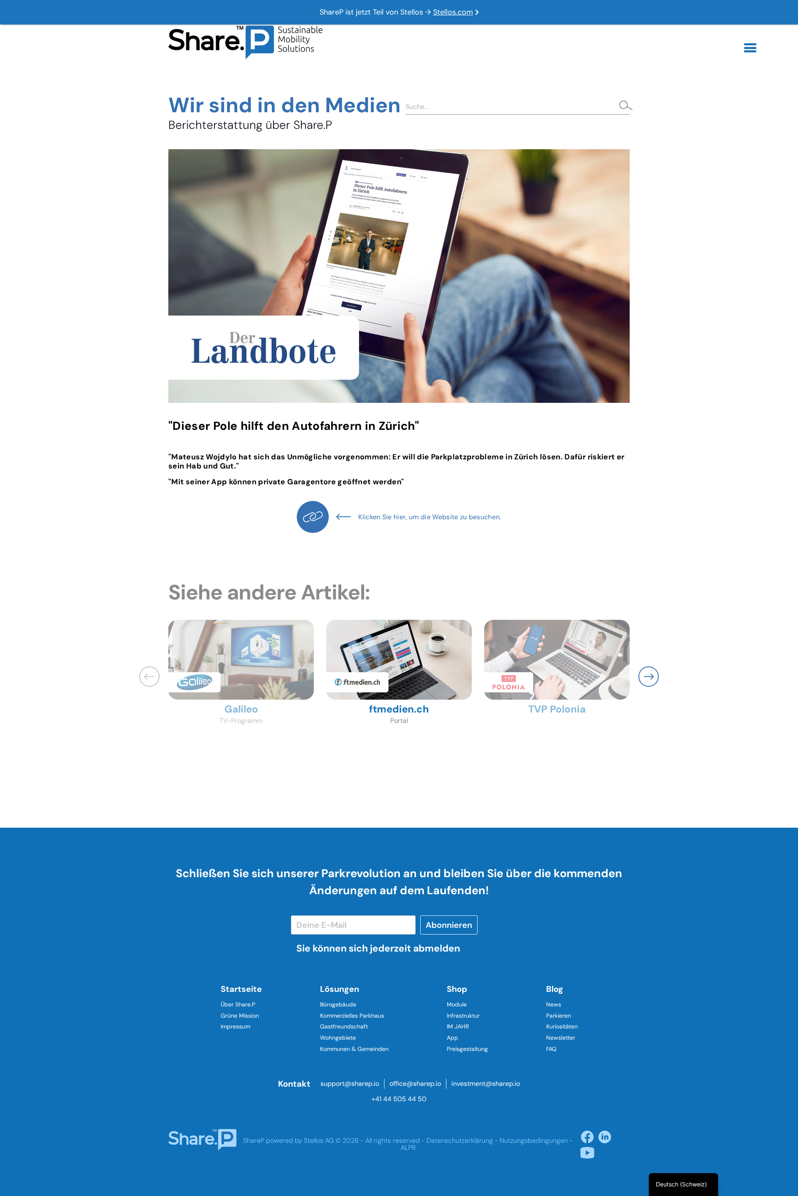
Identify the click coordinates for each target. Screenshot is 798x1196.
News (553, 1004)
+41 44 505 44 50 (399, 1099)
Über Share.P (238, 1004)
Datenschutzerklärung (459, 1140)
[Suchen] (623, 106)
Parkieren (558, 1015)
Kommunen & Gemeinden (354, 1049)
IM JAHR (458, 1026)
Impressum (235, 1026)
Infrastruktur (463, 1015)
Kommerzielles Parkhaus (352, 1015)
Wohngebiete (338, 1037)
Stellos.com (453, 12)
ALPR (408, 1147)
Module (457, 1004)
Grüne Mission (240, 1015)
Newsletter (560, 1037)
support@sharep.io (349, 1083)
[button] (648, 676)
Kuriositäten (562, 1026)
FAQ (551, 1049)
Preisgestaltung (467, 1049)
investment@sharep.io (485, 1083)
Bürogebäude (338, 1004)
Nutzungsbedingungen (534, 1140)
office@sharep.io (415, 1083)
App (452, 1037)
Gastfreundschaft (344, 1026)
